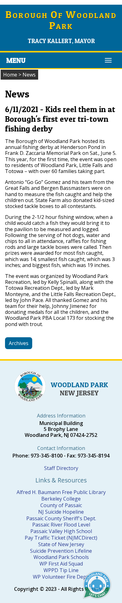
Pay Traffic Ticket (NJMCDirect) (61, 537)
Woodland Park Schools (61, 557)
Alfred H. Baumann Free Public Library (61, 492)
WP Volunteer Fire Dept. (61, 576)
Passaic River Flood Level (61, 524)
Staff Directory (61, 468)
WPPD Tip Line (61, 570)
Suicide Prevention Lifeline (61, 550)
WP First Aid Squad (61, 563)
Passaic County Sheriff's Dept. (61, 518)
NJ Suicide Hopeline (61, 511)
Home (10, 74)
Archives (18, 343)
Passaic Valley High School (61, 531)
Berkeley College (61, 498)
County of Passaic (61, 505)
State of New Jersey (61, 544)
